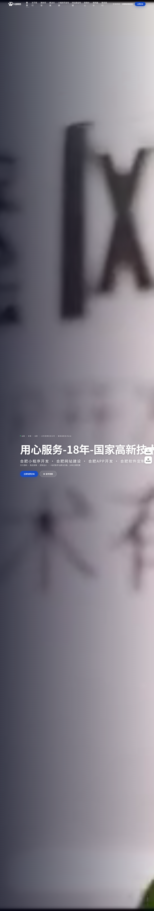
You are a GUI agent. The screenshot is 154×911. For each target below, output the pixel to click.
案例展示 (95, 4)
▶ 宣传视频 (48, 474)
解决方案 (52, 4)
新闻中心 (86, 4)
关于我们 (34, 4)
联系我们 (104, 4)
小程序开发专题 (63, 4)
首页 (27, 4)
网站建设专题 (76, 4)
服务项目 (43, 4)
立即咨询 (140, 4)
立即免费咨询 (29, 474)
